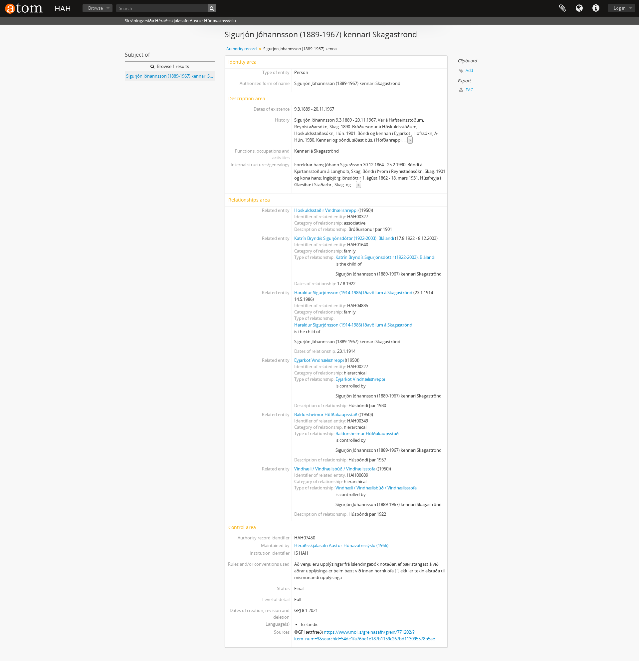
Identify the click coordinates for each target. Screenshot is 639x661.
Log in (620, 8)
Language (579, 8)
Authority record (241, 49)
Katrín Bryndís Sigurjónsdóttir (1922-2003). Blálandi (344, 238)
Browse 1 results (172, 66)
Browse (95, 8)
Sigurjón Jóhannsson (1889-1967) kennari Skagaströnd (170, 76)
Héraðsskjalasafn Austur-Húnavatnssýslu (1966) (341, 545)
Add (469, 70)
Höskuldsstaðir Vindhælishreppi (325, 210)
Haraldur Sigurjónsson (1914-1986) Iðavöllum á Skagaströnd (353, 293)
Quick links (595, 8)
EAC (469, 90)
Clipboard (562, 8)
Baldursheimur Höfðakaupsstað (325, 414)
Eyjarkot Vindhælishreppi (319, 360)
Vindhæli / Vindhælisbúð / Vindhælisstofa (334, 469)
